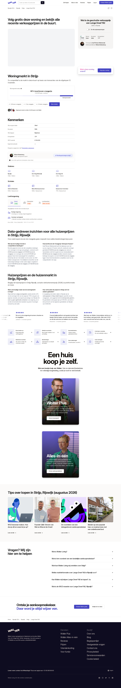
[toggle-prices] (88, 29)
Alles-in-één (74, 2)
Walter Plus (65, 633)
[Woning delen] (108, 8)
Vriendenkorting (67, 648)
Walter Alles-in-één (69, 637)
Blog (89, 637)
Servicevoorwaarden (96, 655)
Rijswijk (18, 8)
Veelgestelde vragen (96, 644)
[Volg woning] (111, 8)
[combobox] (31, 2)
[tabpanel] (41, 214)
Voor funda (65, 651)
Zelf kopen (66, 2)
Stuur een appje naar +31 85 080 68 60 (42, 670)
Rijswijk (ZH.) (11, 8)
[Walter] (12, 2)
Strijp (23, 8)
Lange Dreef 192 (30, 8)
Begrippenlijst (93, 641)
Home (9, 619)
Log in (95, 2)
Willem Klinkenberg (101, 44)
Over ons (91, 633)
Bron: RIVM (10, 222)
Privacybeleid (93, 651)
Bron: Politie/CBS (18, 222)
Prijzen (89, 2)
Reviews (82, 2)
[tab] (14, 202)
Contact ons (92, 648)
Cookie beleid (93, 659)
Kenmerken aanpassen (28, 148)
